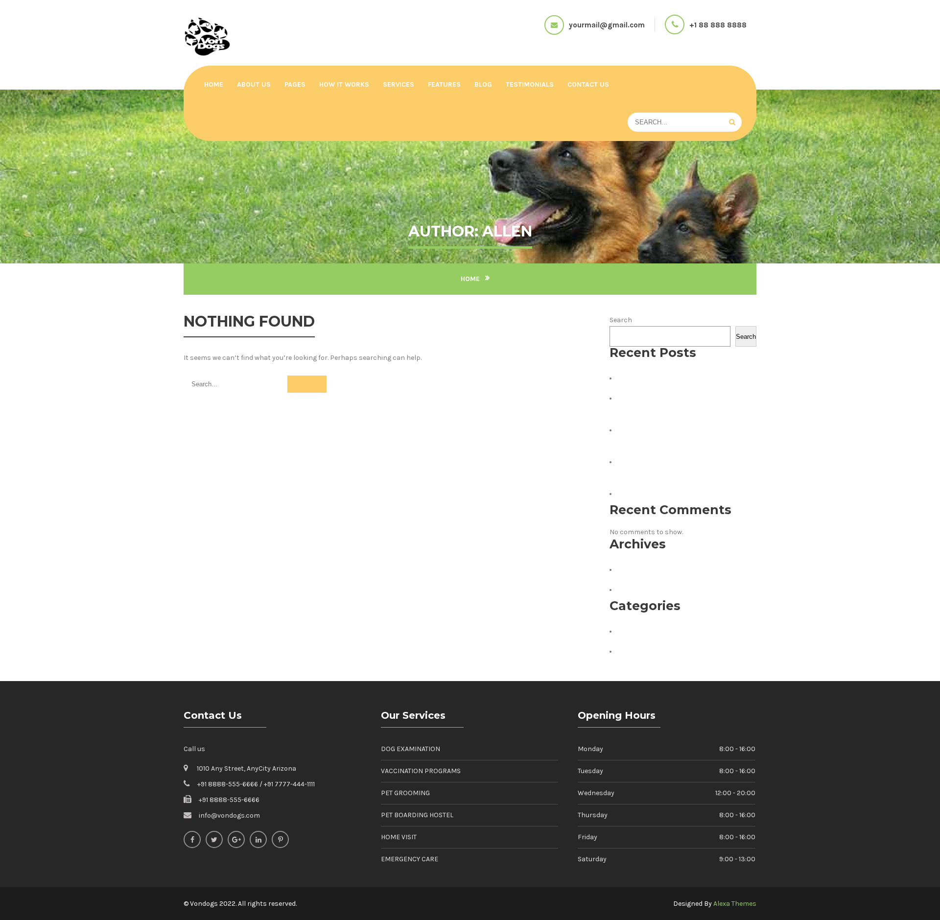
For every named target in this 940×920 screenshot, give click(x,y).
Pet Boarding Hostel (417, 815)
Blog (483, 84)
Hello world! (642, 378)
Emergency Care (409, 859)
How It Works (344, 84)
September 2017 (650, 589)
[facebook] (192, 839)
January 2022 (644, 569)
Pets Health (642, 631)
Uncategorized (648, 651)
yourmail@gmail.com (607, 25)
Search (621, 320)
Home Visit (399, 837)
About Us (254, 84)
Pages (295, 84)
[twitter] (214, 839)
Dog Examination (410, 749)
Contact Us (588, 84)
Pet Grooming (405, 793)
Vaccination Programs (421, 771)
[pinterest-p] (280, 839)
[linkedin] (258, 839)
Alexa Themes (734, 903)
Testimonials (530, 84)
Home (213, 84)
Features (444, 84)
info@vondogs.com (229, 815)
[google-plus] (236, 839)
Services (398, 84)
